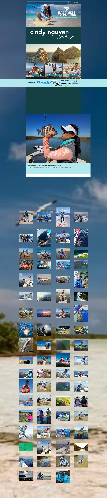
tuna (31, 493)
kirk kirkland (56, 490)
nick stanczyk (68, 490)
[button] (79, 1)
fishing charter (29, 490)
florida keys (41, 490)
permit (38, 491)
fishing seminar (35, 490)
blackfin (50, 488)
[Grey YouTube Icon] (77, 2)
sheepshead (58, 491)
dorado (72, 488)
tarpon (28, 493)
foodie (49, 490)
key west (51, 490)
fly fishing (45, 490)
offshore (28, 491)
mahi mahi (61, 490)
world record (35, 493)
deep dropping (67, 488)
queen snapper (42, 491)
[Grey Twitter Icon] (74, 2)
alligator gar (46, 488)
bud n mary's (54, 488)
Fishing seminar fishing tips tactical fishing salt (35, 488)
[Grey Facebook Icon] (69, 2)
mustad (64, 490)
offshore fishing (33, 491)
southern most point (69, 491)
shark (55, 491)
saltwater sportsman (49, 491)
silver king (63, 491)
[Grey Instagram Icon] (71, 2)
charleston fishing (61, 488)
